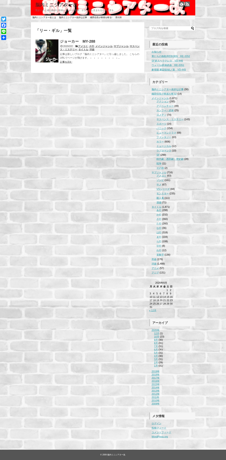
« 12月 (152, 310)
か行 (159, 214)
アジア (155, 272)
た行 (159, 223)
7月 (156, 346)
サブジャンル (121, 46)
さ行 (91, 46)
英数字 (160, 254)
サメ (159, 184)
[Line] (4, 31)
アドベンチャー (165, 106)
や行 (159, 246)
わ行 (159, 250)
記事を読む (66, 62)
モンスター (163, 193)
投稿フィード (159, 428)
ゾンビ (160, 180)
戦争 (159, 163)
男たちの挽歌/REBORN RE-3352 (171, 56)
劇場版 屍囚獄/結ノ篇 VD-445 (169, 69)
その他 (160, 168)
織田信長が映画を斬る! (101, 17)
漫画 (159, 202)
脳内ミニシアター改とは (44, 17)
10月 (156, 336)
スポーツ (161, 124)
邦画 (154, 259)
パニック (161, 128)
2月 (156, 362)
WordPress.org (160, 436)
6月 (156, 349)
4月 (156, 356)
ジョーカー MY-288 (77, 41)
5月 (156, 353)
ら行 (159, 241)
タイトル (83, 49)
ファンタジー (164, 137)
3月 (156, 359)
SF (158, 155)
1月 (156, 365)
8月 (156, 343)
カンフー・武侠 (165, 110)
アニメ (155, 268)
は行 (159, 232)
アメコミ (83, 46)
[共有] (4, 37)
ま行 (159, 237)
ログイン (156, 423)
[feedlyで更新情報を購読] (181, 4)
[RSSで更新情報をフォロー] (187, 4)
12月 (156, 333)
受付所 (118, 17)
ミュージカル (164, 146)
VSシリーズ (163, 189)
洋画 (91, 49)
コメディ (161, 115)
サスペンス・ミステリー (170, 119)
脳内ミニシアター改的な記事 (73, 17)
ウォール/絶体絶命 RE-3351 (168, 65)
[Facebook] (4, 25)
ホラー (160, 141)
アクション (163, 101)
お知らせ (156, 51)
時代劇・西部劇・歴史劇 (170, 159)
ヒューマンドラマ (166, 132)
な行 (159, 228)
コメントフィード (161, 432)
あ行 (159, 210)
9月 (156, 340)
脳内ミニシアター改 (56, 4)
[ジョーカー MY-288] (46, 50)
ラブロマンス (164, 150)
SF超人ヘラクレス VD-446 (167, 60)
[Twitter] (4, 19)
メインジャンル (104, 46)
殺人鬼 (160, 198)
